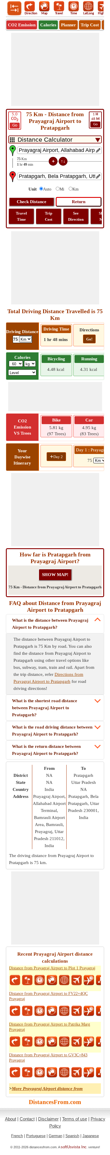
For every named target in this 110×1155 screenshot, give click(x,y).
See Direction (76, 216)
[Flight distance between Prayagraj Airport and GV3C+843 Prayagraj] (76, 1072)
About (10, 1118)
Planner (68, 25)
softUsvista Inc (74, 1147)
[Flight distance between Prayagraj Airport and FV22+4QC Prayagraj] (76, 1011)
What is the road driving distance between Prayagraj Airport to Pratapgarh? (52, 730)
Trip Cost (90, 25)
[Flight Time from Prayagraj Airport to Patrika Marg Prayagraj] (89, 1042)
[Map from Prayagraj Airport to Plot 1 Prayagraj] (52, 980)
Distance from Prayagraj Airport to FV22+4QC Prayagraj (48, 996)
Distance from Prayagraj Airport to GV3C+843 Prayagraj (48, 1058)
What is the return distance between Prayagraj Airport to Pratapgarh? (46, 750)
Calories (48, 25)
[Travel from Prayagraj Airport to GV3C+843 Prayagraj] (27, 1072)
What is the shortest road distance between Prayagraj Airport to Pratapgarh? (44, 707)
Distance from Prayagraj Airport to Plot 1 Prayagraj (52, 968)
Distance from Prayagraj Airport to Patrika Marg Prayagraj (49, 1027)
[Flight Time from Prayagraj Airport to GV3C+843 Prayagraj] (89, 1072)
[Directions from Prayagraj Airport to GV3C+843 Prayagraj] (15, 1072)
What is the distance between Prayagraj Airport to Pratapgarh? (50, 624)
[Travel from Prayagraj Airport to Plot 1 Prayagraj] (27, 980)
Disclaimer (48, 1118)
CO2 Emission (21, 25)
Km (75, 189)
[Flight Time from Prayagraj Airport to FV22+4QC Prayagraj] (89, 1011)
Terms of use (74, 1118)
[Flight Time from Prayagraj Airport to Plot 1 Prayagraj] (89, 980)
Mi (62, 189)
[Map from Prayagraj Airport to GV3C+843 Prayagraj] (52, 1072)
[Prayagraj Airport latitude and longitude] (64, 980)
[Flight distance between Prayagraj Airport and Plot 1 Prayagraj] (76, 980)
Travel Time (21, 216)
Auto (47, 189)
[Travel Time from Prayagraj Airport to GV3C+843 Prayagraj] (39, 1072)
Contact (27, 1118)
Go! (89, 339)
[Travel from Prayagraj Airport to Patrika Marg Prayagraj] (27, 1042)
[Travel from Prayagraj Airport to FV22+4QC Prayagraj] (27, 1011)
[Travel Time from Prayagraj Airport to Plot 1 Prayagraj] (39, 980)
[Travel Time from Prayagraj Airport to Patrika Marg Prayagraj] (39, 1042)
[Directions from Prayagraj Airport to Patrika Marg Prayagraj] (15, 1042)
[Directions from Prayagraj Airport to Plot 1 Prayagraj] (15, 980)
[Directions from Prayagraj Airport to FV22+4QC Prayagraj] (15, 1011)
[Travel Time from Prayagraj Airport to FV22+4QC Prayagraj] (39, 1011)
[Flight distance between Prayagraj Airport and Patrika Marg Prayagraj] (76, 1042)
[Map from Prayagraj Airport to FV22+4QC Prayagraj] (52, 1011)
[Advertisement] (55, 69)
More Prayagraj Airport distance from (47, 1088)
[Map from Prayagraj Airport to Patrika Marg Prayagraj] (52, 1042)
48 (95, 119)
